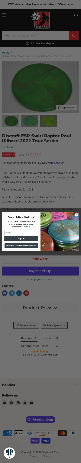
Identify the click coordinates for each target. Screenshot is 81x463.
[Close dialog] (76, 214)
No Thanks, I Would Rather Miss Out (21, 245)
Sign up (21, 238)
